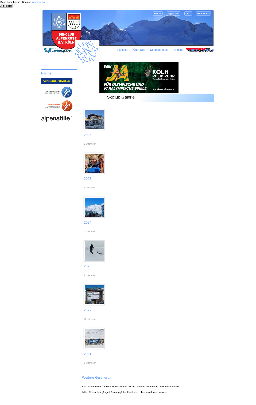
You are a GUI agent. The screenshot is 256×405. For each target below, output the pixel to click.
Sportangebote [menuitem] (159, 49)
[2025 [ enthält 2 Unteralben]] (94, 172)
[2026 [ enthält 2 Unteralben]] (94, 129)
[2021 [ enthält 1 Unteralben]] (94, 348)
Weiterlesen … (40, 2)
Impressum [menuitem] (173, 13)
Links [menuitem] (188, 13)
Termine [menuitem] (178, 49)
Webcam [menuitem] (208, 49)
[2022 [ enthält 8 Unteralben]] (94, 304)
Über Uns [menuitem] (139, 49)
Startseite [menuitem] (122, 49)
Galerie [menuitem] (193, 49)
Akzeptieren (6, 6)
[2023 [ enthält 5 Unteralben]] (94, 260)
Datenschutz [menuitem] (203, 13)
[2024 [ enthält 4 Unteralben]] (94, 216)
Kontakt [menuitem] (158, 13)
